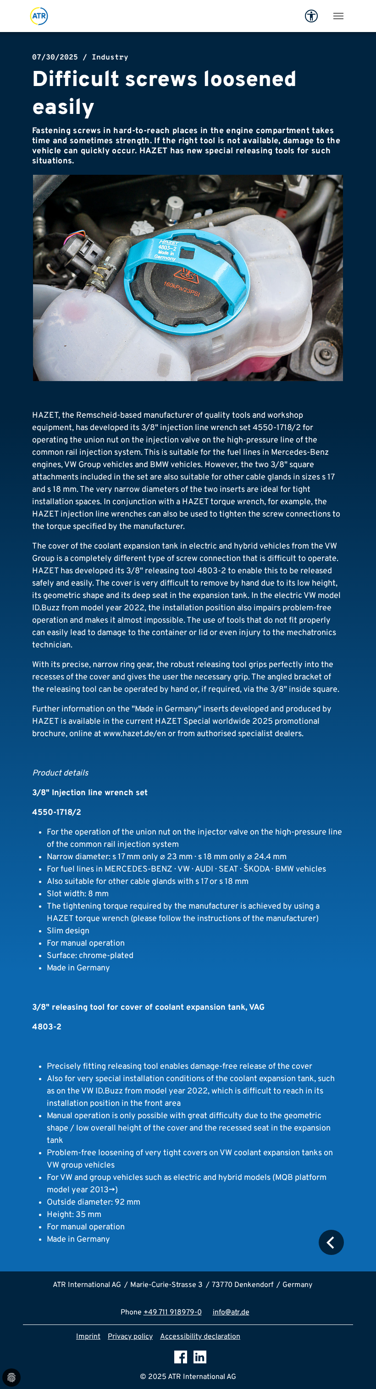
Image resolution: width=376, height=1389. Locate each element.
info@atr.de (231, 1312)
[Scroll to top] (356, 1369)
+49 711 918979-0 (173, 1312)
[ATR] (39, 16)
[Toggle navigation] (338, 16)
